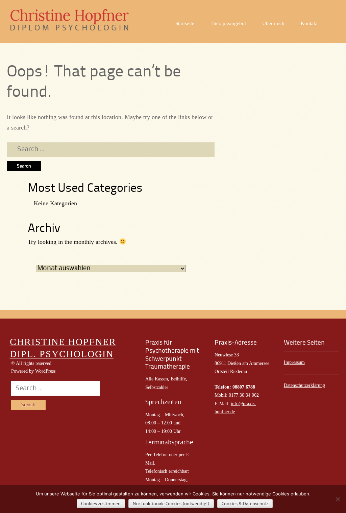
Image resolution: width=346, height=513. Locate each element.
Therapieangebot (228, 23)
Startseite (184, 23)
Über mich (273, 23)
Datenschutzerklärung (304, 385)
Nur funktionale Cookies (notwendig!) (171, 504)
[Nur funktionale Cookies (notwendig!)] (337, 499)
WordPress (45, 371)
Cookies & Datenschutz (245, 504)
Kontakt (309, 23)
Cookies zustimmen (101, 504)
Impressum (294, 362)
